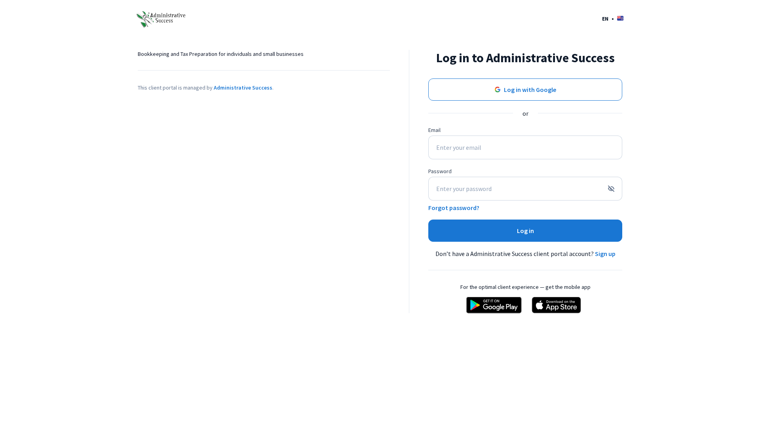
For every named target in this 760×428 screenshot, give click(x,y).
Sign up (605, 254)
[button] (612, 18)
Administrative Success (243, 87)
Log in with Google (530, 90)
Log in (525, 231)
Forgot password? (453, 208)
